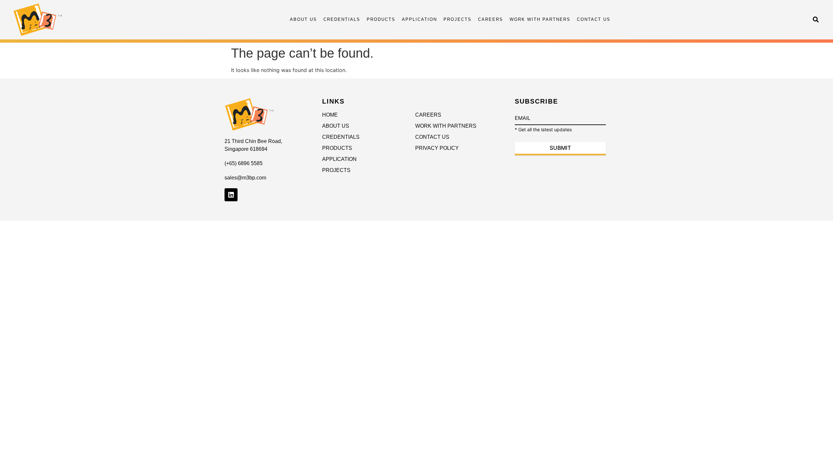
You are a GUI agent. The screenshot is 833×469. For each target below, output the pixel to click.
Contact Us (593, 19)
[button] (815, 19)
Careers (490, 19)
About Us (303, 19)
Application (419, 19)
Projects (457, 19)
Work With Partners (540, 19)
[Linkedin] (231, 194)
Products (381, 19)
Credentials (341, 19)
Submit (560, 148)
